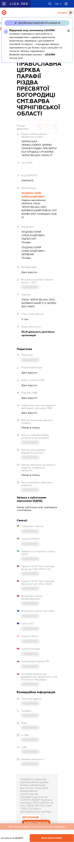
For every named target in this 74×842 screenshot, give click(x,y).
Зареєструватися (36, 822)
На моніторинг (53, 838)
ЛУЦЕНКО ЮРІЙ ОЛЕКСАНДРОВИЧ (33, 195)
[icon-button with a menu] (70, 12)
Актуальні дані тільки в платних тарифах (37, 826)
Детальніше (30, 817)
